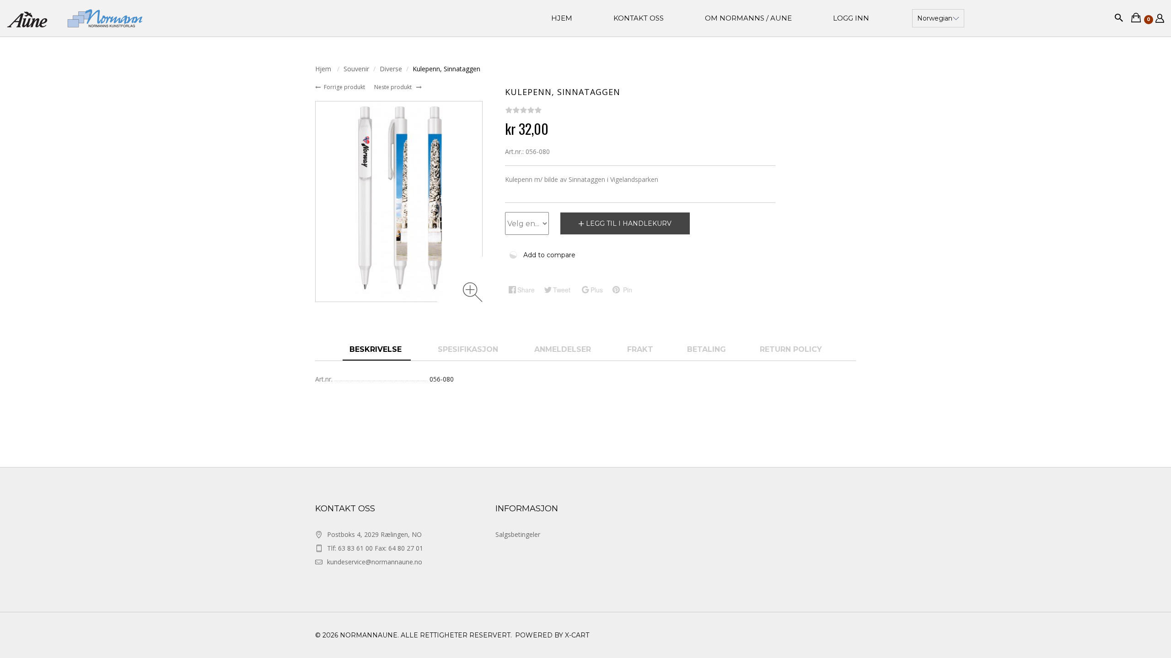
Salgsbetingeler (517, 534)
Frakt (640, 349)
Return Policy (791, 349)
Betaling (706, 349)
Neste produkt (393, 87)
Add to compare (549, 255)
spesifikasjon (469, 349)
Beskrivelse (376, 349)
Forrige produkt (345, 87)
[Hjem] (75, 18)
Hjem (324, 68)
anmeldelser (563, 349)
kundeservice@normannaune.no (374, 561)
